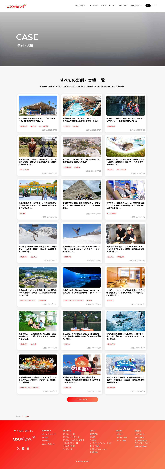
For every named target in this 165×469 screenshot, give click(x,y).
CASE (104, 6)
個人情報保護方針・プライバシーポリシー (142, 442)
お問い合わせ (139, 437)
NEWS (112, 6)
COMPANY (46, 431)
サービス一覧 (68, 449)
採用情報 (138, 431)
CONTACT (123, 6)
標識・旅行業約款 (141, 446)
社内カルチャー (140, 434)
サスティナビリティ (48, 444)
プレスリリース (121, 437)
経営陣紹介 (45, 441)
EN (155, 6)
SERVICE (94, 6)
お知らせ (119, 434)
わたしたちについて (49, 434)
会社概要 (45, 437)
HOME (18, 416)
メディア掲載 (121, 441)
